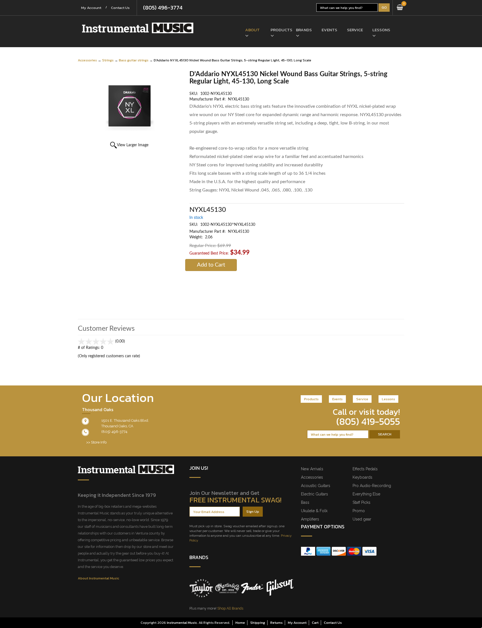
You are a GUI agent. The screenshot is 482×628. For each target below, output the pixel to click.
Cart (315, 622)
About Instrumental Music (98, 578)
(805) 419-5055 (368, 421)
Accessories (87, 60)
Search (384, 434)
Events (329, 30)
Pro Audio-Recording (372, 485)
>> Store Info (96, 442)
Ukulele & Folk (314, 511)
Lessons (380, 30)
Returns (276, 622)
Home (240, 622)
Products (279, 30)
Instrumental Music (182, 622)
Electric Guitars (314, 494)
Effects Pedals (365, 469)
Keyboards (362, 477)
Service (355, 30)
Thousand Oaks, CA (117, 426)
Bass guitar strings (133, 60)
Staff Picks (361, 502)
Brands (304, 30)
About (252, 30)
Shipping (257, 622)
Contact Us (120, 7)
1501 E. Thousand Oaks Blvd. (125, 420)
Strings (108, 60)
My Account (91, 7)
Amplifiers (310, 519)
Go (384, 7)
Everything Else (366, 494)
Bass (305, 502)
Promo (359, 511)
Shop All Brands (230, 608)
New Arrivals (312, 469)
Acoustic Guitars (315, 485)
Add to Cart (211, 265)
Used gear (362, 519)
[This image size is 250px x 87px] (137, 28)
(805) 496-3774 (162, 7)
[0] (400, 7)
